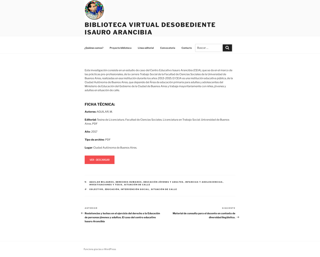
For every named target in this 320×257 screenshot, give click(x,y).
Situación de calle (137, 184)
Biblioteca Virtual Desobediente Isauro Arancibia (150, 28)
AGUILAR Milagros (101, 182)
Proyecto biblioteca (121, 47)
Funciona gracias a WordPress (100, 249)
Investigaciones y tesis (106, 184)
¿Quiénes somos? (93, 47)
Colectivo (96, 189)
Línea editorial (146, 47)
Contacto (187, 47)
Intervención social (135, 189)
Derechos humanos (129, 182)
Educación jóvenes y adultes (164, 182)
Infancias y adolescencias (204, 182)
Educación (112, 189)
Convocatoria (167, 47)
